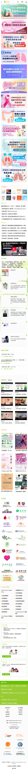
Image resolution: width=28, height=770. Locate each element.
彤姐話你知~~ (14, 283)
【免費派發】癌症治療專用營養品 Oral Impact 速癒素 (14, 230)
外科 (8, 263)
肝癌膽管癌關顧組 (20, 601)
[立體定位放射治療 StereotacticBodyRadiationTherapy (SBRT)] (8, 191)
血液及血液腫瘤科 (9, 261)
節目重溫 (20, 710)
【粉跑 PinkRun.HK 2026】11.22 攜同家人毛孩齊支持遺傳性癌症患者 (14, 629)
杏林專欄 (3, 258)
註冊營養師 (11, 264)
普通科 (18, 267)
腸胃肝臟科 (9, 267)
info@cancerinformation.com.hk (14, 720)
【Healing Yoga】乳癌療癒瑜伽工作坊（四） (11, 471)
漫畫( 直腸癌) (14, 296)
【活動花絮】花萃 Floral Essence (9, 211)
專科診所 (4, 263)
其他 (16, 264)
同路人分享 (20, 264)
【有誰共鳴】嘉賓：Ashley (7, 354)
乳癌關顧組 (18, 606)
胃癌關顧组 (4, 598)
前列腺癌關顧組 (5, 603)
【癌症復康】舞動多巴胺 (21, 450)
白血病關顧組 (5, 595)
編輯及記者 (16, 261)
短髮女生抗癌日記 (15, 336)
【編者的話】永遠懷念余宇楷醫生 (9, 214)
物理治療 (4, 267)
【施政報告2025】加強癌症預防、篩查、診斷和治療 (13, 228)
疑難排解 (7, 712)
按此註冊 (7, 674)
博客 (24, 261)
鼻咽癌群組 (4, 606)
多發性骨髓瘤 (19, 595)
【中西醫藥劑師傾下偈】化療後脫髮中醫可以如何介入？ (14, 219)
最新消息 (7, 716)
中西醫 (14, 267)
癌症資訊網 (7, 707)
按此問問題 (7, 656)
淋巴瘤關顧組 (19, 593)
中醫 (21, 261)
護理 (22, 267)
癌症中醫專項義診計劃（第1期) (8, 491)
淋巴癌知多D (14, 323)
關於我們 (20, 712)
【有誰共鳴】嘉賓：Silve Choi (8, 366)
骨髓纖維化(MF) (19, 590)
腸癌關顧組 (4, 611)
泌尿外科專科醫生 (10, 266)
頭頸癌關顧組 (19, 598)
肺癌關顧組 (18, 609)
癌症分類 (4, 266)
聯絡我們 (20, 714)
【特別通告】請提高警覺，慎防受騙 (9, 238)
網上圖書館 (20, 707)
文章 (7, 710)
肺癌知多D (13, 270)
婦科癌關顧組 (19, 603)
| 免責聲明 (18, 766)
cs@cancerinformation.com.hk (14, 722)
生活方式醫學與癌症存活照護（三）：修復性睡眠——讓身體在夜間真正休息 (13, 360)
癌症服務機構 (19, 263)
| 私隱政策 (9, 766)
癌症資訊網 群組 (20, 616)
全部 (3, 261)
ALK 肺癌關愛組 (5, 609)
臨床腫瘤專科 (13, 263)
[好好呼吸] (14, 191)
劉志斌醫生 (13, 310)
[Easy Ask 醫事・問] (19, 191)
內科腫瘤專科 (4, 264)
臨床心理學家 (18, 266)
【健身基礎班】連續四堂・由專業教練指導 (12, 633)
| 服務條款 (14, 766)
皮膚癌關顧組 (5, 601)
